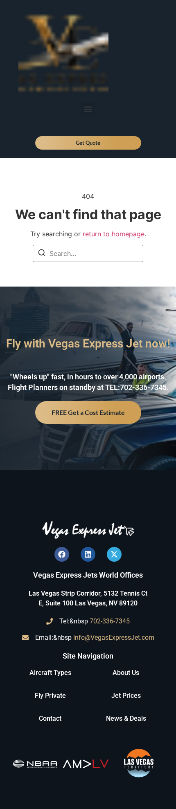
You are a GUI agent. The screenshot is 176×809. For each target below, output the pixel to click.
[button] (88, 109)
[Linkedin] (88, 554)
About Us (126, 673)
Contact (50, 718)
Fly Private (50, 695)
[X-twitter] (114, 554)
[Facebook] (61, 554)
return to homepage (113, 234)
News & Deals (126, 718)
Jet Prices (126, 695)
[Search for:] (88, 253)
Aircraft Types (50, 673)
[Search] (41, 253)
